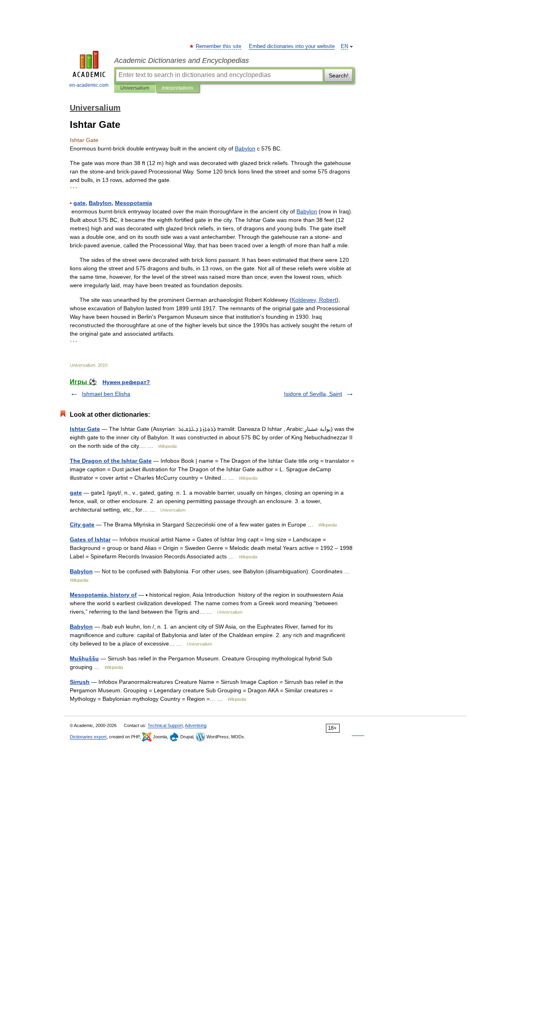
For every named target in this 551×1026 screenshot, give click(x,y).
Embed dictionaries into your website (292, 46)
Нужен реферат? (126, 382)
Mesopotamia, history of (103, 594)
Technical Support (165, 725)
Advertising (196, 725)
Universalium (134, 88)
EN (344, 46)
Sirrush (80, 682)
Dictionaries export (88, 736)
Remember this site (218, 46)
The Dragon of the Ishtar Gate (111, 461)
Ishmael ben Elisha (106, 394)
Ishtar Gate (85, 429)
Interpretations (177, 88)
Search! (339, 75)
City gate (82, 524)
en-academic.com (89, 85)
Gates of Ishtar (90, 539)
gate (76, 492)
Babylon (81, 571)
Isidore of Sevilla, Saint (313, 394)
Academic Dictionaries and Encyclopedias (181, 60)
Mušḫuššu (84, 658)
